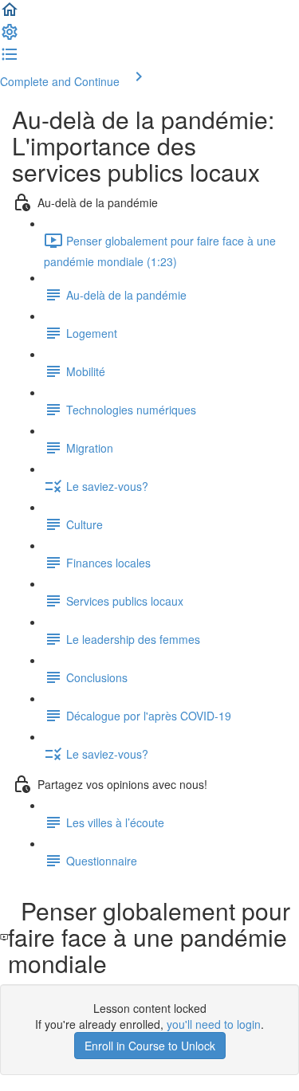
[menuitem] (9, 37)
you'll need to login (214, 1024)
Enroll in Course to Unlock (150, 1046)
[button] (9, 14)
